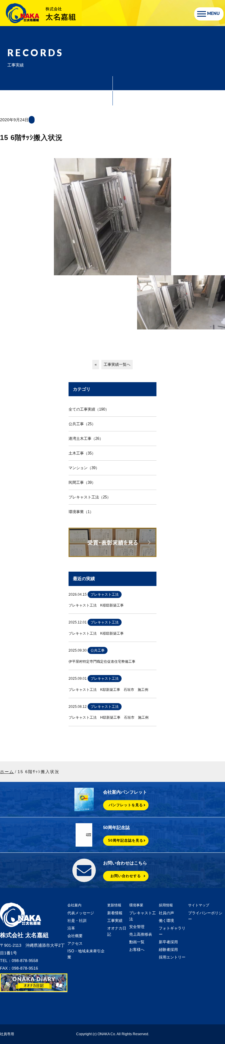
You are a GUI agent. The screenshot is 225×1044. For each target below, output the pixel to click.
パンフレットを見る (126, 805)
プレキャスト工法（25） (90, 497)
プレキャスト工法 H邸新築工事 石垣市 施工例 (109, 717)
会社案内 (74, 905)
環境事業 (136, 905)
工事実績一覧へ (117, 364)
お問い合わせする (125, 876)
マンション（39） (84, 468)
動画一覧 (136, 942)
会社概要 (75, 936)
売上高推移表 (140, 934)
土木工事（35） (82, 453)
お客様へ (136, 949)
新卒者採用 (168, 942)
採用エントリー (172, 957)
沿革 (71, 928)
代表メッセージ (80, 913)
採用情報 (166, 905)
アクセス (75, 943)
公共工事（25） (82, 424)
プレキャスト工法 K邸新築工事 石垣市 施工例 (108, 690)
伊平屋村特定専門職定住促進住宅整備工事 (102, 661)
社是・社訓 (76, 920)
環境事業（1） (81, 512)
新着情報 (114, 913)
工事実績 (114, 920)
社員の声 (166, 913)
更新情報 (114, 905)
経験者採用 (168, 949)
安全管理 (136, 927)
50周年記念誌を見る (125, 840)
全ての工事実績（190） (89, 409)
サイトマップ (198, 905)
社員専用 (7, 1034)
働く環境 (166, 920)
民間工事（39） (82, 482)
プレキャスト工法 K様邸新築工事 (96, 605)
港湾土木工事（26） (86, 438)
